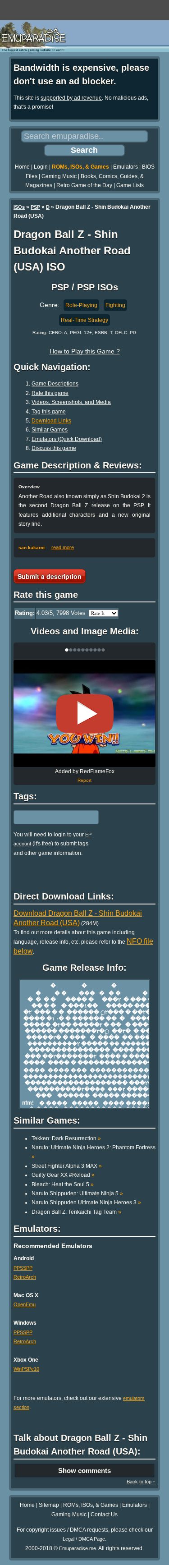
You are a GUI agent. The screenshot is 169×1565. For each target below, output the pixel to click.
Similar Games (50, 430)
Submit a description (50, 576)
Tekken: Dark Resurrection (66, 1138)
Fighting (115, 305)
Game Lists (130, 185)
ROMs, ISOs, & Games (80, 167)
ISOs (19, 207)
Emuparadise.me (77, 1548)
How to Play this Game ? (85, 351)
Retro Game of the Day (84, 185)
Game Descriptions (55, 384)
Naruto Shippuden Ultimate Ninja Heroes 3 (86, 1202)
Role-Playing (81, 305)
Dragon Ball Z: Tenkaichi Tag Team (76, 1212)
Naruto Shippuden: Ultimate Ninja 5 (77, 1193)
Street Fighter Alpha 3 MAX (67, 1166)
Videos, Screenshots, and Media (71, 402)
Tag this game (49, 411)
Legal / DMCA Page (84, 1539)
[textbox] (52, 817)
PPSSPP (23, 1268)
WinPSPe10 (26, 1369)
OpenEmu (25, 1304)
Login (41, 167)
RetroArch (25, 1277)
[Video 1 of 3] (85, 714)
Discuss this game (54, 448)
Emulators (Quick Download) (67, 439)
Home (22, 167)
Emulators (125, 167)
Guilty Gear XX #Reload (63, 1175)
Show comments (84, 1470)
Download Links (51, 421)
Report (84, 780)
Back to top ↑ (141, 1481)
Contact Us (104, 1514)
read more (62, 547)
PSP (35, 207)
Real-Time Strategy (84, 320)
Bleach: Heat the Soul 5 (63, 1184)
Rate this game (50, 393)
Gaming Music (59, 176)
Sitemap (49, 1505)
